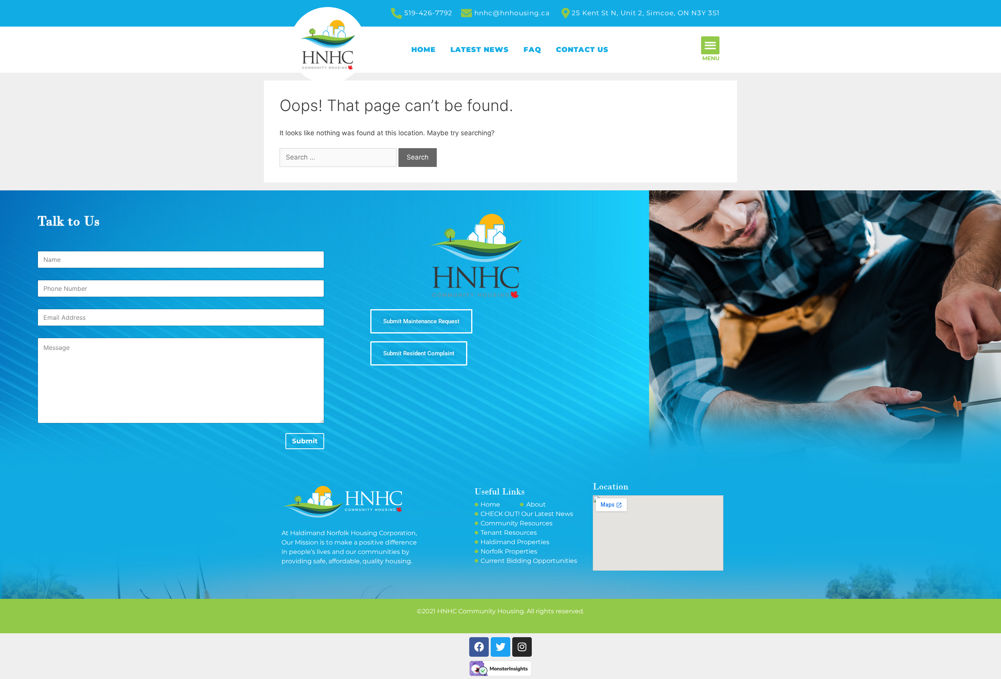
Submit (305, 441)
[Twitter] (500, 647)
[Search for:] (339, 157)
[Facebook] (479, 647)
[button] (710, 45)
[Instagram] (522, 647)
